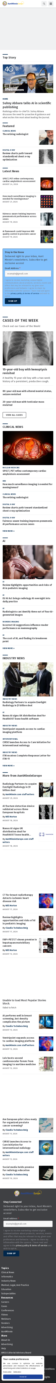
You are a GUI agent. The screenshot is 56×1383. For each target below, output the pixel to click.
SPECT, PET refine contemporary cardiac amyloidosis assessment (19, 179)
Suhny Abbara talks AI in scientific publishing (27, 105)
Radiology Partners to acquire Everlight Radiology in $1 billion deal (24, 704)
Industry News (14, 658)
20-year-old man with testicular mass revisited (23, 403)
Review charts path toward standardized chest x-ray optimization (17, 156)
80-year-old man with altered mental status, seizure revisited (27, 393)
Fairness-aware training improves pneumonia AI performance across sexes (19, 216)
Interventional (10, 739)
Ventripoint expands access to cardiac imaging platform (24, 730)
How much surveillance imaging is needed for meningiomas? (19, 197)
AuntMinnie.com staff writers (19, 794)
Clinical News (9, 131)
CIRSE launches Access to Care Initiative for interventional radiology (27, 744)
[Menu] (50, 3)
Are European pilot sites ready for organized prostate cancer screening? (20, 1122)
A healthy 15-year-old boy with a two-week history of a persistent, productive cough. (26, 379)
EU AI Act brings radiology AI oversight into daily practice (26, 600)
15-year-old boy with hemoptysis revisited (25, 371)
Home (5, 99)
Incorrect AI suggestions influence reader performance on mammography (25, 627)
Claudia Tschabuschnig (16, 928)
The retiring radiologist (15, 134)
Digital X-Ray (9, 150)
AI (4, 541)
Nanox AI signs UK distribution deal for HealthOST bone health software (24, 717)
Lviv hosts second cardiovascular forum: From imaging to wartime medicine (19, 1061)
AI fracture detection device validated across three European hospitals (18, 809)
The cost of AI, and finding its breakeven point (25, 640)
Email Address (12, 268)
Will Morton (11, 816)
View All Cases (14, 415)
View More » (9, 531)
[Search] (44, 3)
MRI (4, 481)
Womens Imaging (11, 622)
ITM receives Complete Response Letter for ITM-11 (26, 757)
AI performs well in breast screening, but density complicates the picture (17, 1018)
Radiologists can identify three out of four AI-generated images (28, 613)
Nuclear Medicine (11, 468)
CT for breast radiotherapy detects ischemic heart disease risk (18, 898)
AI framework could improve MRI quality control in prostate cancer (19, 232)
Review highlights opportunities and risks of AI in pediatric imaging (27, 587)
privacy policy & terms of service (25, 293)
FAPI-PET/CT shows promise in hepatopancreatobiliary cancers (20, 942)
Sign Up (12, 301)
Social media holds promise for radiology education (18, 1169)
